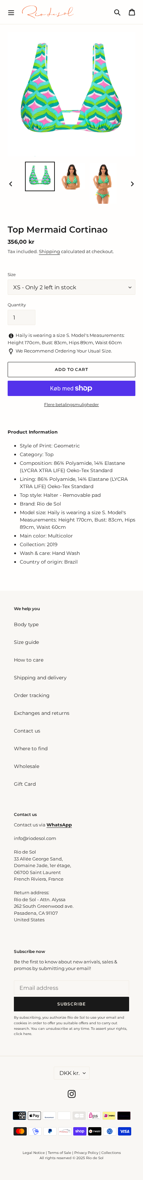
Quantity (17, 304)
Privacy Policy (86, 1152)
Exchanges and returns (41, 713)
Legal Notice (34, 1152)
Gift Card (25, 784)
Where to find (31, 748)
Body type (26, 624)
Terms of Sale (59, 1152)
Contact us (27, 731)
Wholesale (26, 766)
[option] (40, 176)
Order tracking (32, 695)
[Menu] (11, 11)
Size (12, 274)
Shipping (49, 251)
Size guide (26, 642)
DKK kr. (69, 1073)
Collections (111, 1152)
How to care (28, 660)
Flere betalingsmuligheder (71, 404)
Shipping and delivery (40, 677)
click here (22, 1034)
